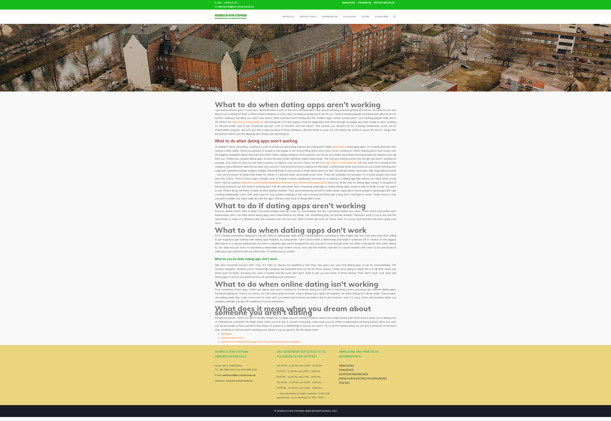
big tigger (226, 333)
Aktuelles (288, 16)
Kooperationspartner (353, 374)
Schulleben (381, 16)
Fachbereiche (330, 16)
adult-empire (339, 146)
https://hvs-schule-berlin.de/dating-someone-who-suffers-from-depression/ (284, 182)
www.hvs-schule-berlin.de (239, 380)
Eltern (365, 16)
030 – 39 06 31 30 (227, 2)
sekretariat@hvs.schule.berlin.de (235, 6)
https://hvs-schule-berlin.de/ (248, 121)
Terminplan (364, 2)
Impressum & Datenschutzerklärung (363, 378)
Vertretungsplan (384, 2)
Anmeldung (348, 2)
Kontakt (344, 382)
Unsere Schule (308, 16)
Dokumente (346, 370)
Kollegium (349, 16)
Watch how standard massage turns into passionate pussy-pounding (260, 341)
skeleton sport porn (232, 337)
